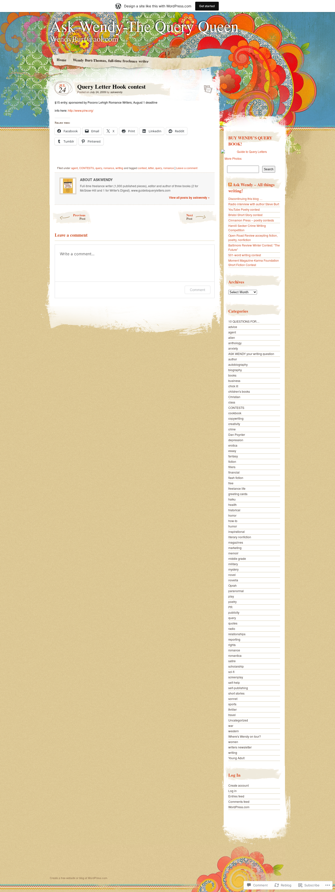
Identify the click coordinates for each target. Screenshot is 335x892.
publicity (233, 612)
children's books (239, 391)
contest (142, 168)
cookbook (234, 413)
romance (108, 168)
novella (233, 580)
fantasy (233, 456)
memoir (233, 553)
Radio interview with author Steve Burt (253, 204)
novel (232, 575)
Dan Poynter (236, 434)
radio (231, 628)
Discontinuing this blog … (245, 198)
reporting (234, 639)
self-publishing (238, 688)
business (234, 381)
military (233, 564)
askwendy (116, 92)
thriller (232, 709)
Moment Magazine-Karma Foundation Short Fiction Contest (253, 262)
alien (231, 337)
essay (232, 451)
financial (234, 472)
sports (232, 704)
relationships (236, 634)
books (232, 375)
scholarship (236, 666)
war (230, 725)
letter (151, 168)
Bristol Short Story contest (245, 215)
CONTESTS (86, 168)
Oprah (232, 585)
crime (232, 429)
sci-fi (231, 672)
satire (232, 661)
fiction (232, 461)
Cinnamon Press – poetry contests (251, 220)
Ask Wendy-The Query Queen (144, 25)
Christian (234, 397)
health (232, 504)
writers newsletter (240, 747)
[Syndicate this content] (230, 185)
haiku (232, 499)
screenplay (235, 677)
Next (189, 217)
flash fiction (235, 478)
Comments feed (238, 801)
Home (61, 59)
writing (119, 168)
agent (74, 168)
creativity (234, 424)
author (232, 359)
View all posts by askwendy (189, 197)
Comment (197, 290)
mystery (233, 569)
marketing (235, 548)
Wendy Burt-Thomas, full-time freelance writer (110, 60)
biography (235, 370)
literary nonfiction (239, 537)
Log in (232, 791)
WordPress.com (238, 807)
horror (232, 515)
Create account (238, 785)
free (230, 483)
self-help (234, 682)
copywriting (236, 418)
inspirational (236, 531)
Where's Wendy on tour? (244, 736)
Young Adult (236, 758)
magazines (235, 542)
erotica (232, 445)
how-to (232, 521)
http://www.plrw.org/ (80, 110)
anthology (235, 343)
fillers (231, 467)
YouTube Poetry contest (244, 209)
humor (232, 526)
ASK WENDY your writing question (251, 354)
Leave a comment (186, 168)
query (98, 168)
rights (232, 645)
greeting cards (237, 494)
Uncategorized (238, 720)
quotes (232, 623)
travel (232, 715)
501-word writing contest (244, 255)
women (233, 742)
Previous (79, 217)
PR (230, 607)
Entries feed (236, 796)
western (233, 731)
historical (234, 510)
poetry (232, 601)
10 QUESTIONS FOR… (243, 321)
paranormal (236, 591)
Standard (206, 87)
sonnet (232, 698)
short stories (236, 693)
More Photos (233, 158)
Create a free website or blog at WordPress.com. (79, 878)
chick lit (233, 386)
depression (235, 440)
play (231, 596)
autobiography (238, 364)
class (231, 402)
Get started (207, 6)
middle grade (237, 558)
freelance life (236, 488)
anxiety (233, 348)
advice (232, 327)
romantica (235, 655)
